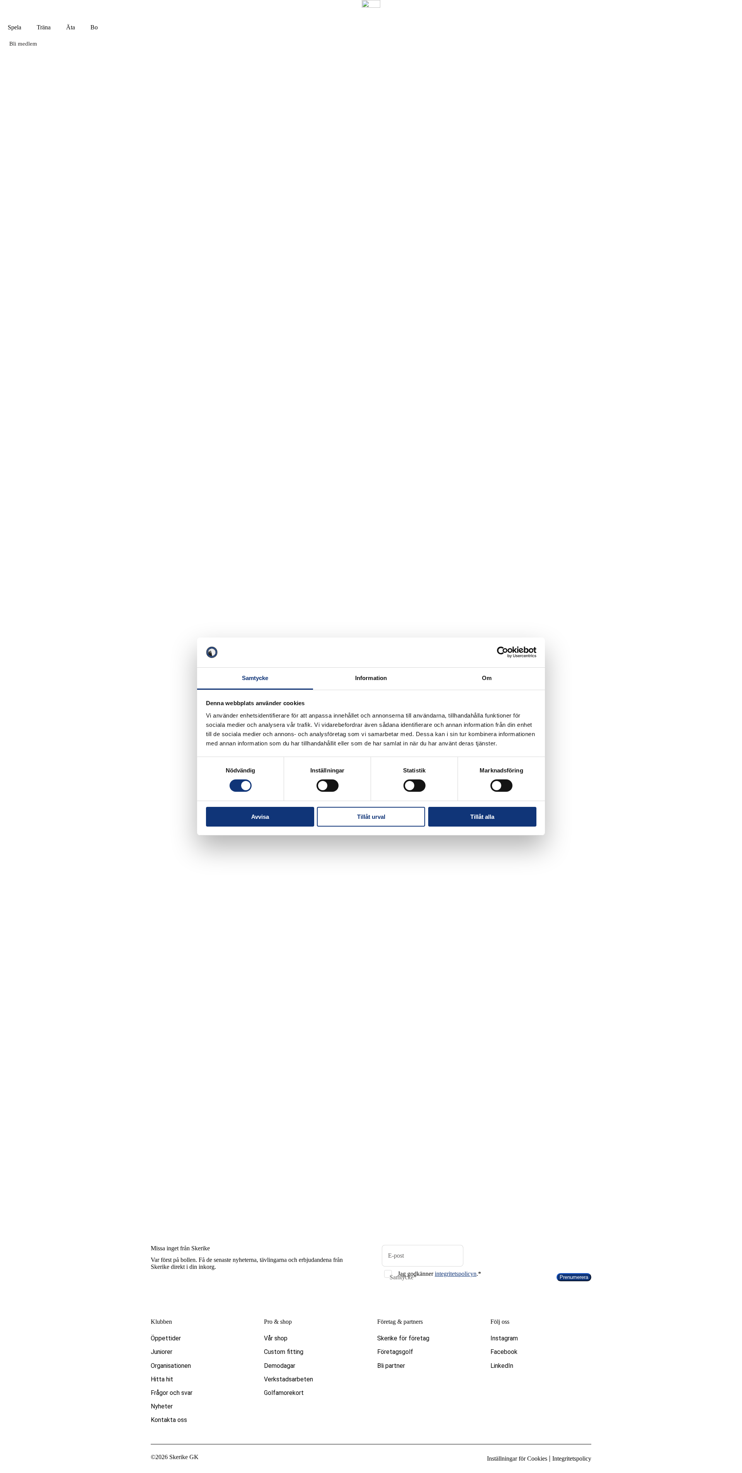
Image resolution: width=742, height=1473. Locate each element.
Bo (94, 27)
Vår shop (276, 1338)
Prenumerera (574, 1277)
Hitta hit (162, 1379)
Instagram (504, 1338)
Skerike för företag (403, 1338)
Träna (44, 27)
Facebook (503, 1351)
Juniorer (161, 1351)
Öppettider (166, 1338)
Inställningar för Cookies (517, 1458)
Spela (14, 27)
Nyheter (162, 1406)
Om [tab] (487, 678)
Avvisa (260, 816)
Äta (70, 27)
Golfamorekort (284, 1392)
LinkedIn (501, 1365)
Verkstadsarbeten (288, 1379)
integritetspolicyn (456, 1273)
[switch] (328, 785)
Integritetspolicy (571, 1458)
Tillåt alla (482, 816)
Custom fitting (283, 1351)
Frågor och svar (171, 1392)
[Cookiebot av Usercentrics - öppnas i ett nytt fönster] (502, 652)
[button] (371, 422)
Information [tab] (371, 678)
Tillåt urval (371, 816)
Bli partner (391, 1365)
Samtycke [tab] (255, 678)
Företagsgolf (395, 1351)
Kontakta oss (169, 1420)
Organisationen (171, 1365)
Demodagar (279, 1365)
